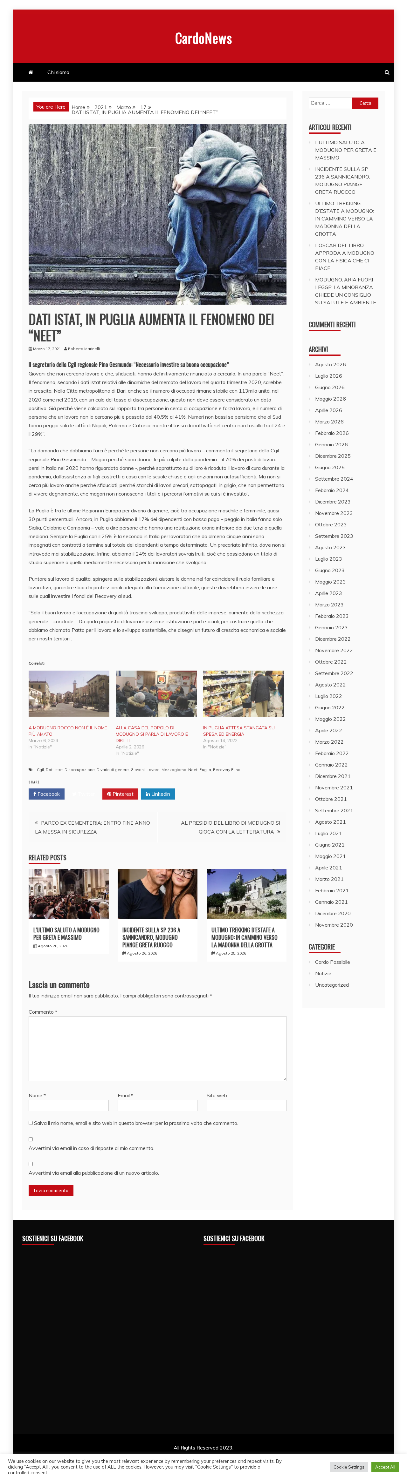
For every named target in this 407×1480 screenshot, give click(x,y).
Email (125, 1095)
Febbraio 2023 (332, 616)
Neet (192, 769)
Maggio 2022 (330, 719)
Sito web (217, 1095)
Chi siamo (58, 72)
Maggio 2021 (330, 856)
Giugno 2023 (330, 570)
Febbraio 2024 (332, 490)
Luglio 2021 (328, 833)
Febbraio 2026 (332, 433)
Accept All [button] (385, 1467)
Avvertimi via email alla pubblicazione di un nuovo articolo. (94, 1173)
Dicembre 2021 (333, 776)
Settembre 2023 (334, 536)
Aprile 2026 (328, 410)
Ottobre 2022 (331, 662)
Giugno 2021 (330, 844)
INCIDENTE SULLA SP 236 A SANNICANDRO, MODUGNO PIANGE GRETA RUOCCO (151, 937)
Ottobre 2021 (331, 799)
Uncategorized (332, 985)
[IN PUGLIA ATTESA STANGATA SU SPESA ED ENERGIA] (243, 694)
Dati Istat (54, 769)
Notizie (323, 973)
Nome (37, 1095)
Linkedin (160, 794)
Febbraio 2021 (332, 890)
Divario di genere (113, 769)
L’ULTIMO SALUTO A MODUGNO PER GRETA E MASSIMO (66, 933)
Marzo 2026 (329, 421)
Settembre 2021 (334, 810)
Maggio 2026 (330, 398)
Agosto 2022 (330, 684)
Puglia (205, 769)
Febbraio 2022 (332, 753)
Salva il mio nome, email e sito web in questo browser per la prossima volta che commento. (136, 1123)
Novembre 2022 (334, 650)
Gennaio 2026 (331, 444)
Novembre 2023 (334, 513)
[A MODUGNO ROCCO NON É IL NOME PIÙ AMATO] (69, 694)
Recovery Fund (226, 769)
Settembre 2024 (334, 479)
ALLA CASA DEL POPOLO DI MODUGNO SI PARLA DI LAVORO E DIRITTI (152, 734)
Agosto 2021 (330, 822)
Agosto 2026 (330, 364)
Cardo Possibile (332, 962)
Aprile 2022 (328, 730)
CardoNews (203, 38)
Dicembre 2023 (333, 501)
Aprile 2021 (328, 867)
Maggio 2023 (330, 581)
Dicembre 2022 (333, 639)
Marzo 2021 (329, 879)
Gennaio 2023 (331, 627)
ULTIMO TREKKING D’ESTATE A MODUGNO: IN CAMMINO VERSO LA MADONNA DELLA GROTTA (244, 937)
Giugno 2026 (330, 387)
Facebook (48, 794)
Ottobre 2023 (331, 524)
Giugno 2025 (330, 467)
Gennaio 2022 (331, 764)
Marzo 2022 (329, 742)
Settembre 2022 (334, 673)
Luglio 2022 (328, 696)
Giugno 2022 (330, 707)
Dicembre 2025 (333, 456)
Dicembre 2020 (333, 913)
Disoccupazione (80, 769)
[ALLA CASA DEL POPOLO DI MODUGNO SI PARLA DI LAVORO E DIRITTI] (156, 694)
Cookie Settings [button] (349, 1467)
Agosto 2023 (330, 547)
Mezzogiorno (174, 769)
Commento (43, 1012)
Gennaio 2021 (331, 902)
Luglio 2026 (328, 376)
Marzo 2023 (329, 604)
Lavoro (153, 769)
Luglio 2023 (328, 559)
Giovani (138, 769)
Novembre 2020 (334, 925)
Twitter (86, 794)
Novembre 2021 (334, 787)
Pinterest (122, 794)
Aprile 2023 (328, 593)
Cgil (40, 769)
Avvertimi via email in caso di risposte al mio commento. (91, 1148)
